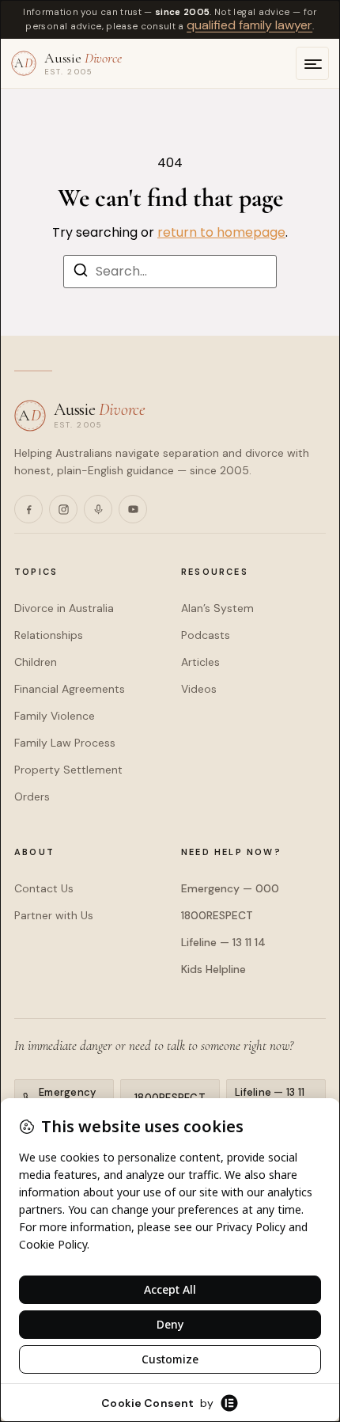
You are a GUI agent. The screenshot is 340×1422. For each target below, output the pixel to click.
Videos (199, 688)
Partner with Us (53, 915)
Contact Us (44, 888)
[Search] (80, 273)
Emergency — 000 (230, 888)
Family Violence (54, 715)
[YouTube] (133, 509)
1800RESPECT (217, 915)
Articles (200, 661)
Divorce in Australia (64, 608)
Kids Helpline (213, 969)
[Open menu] (312, 63)
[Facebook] (28, 509)
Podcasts (205, 635)
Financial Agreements (69, 688)
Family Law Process (64, 742)
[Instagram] (63, 509)
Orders (32, 796)
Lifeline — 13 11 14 (223, 942)
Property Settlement (68, 769)
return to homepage (221, 232)
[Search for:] (170, 271)
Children (35, 661)
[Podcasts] (98, 509)
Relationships (48, 635)
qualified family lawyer (249, 25)
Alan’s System (217, 608)
